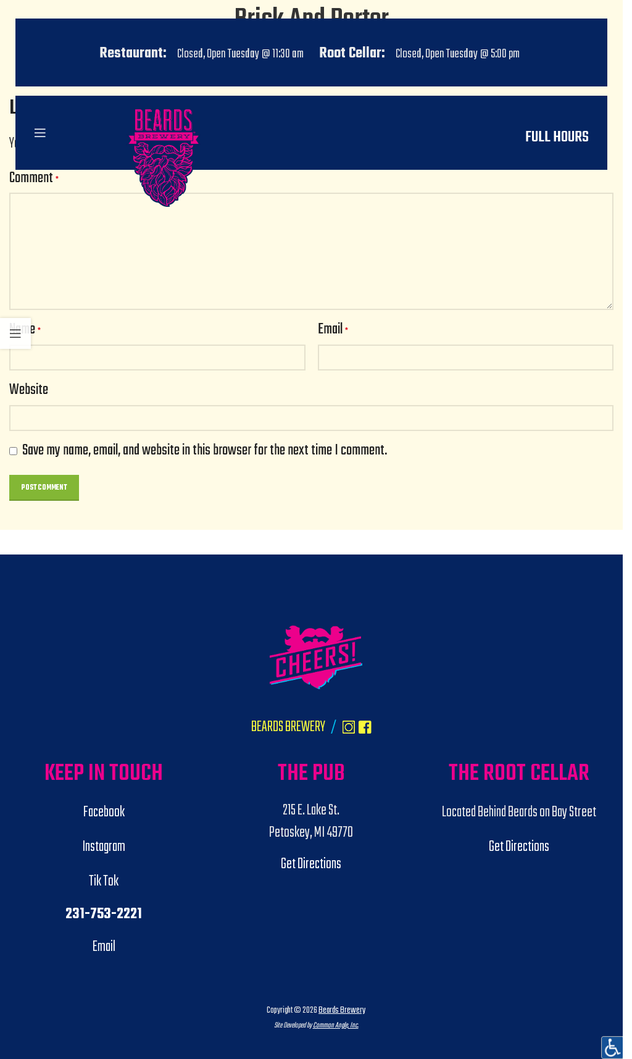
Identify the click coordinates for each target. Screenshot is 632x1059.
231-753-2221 (103, 914)
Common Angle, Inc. (336, 1025)
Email (333, 330)
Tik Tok (103, 882)
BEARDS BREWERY (288, 727)
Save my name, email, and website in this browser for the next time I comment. (204, 451)
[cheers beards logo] (316, 657)
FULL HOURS (557, 137)
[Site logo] (163, 231)
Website (28, 390)
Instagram (103, 847)
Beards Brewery (341, 1010)
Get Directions (311, 864)
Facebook (104, 813)
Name (25, 330)
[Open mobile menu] (40, 132)
